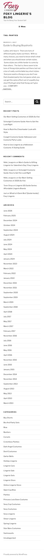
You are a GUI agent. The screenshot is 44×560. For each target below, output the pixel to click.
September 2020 (11, 292)
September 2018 (11, 307)
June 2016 (8, 345)
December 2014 (10, 374)
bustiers (7, 432)
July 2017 (7, 317)
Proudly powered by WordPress (15, 554)
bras (5, 427)
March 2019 (8, 302)
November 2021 (10, 288)
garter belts (9, 456)
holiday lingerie (10, 461)
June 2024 (8, 244)
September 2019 (11, 297)
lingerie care (9, 466)
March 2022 (8, 268)
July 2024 (7, 240)
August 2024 (9, 235)
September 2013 (11, 384)
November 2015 (10, 360)
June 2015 (8, 365)
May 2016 (8, 350)
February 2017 (9, 331)
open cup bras (10, 490)
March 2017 (8, 326)
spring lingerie (10, 523)
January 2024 (9, 259)
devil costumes (10, 451)
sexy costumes (10, 509)
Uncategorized (10, 538)
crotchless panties (11, 442)
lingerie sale (9, 471)
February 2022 (10, 273)
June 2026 (8, 211)
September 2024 (11, 230)
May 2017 (7, 321)
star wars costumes (12, 528)
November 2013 (10, 379)
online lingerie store (12, 485)
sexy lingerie (9, 514)
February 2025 (10, 216)
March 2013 (8, 403)
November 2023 (10, 264)
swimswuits (9, 533)
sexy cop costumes (12, 504)
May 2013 (8, 393)
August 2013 (9, 389)
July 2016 (7, 341)
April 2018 (8, 312)
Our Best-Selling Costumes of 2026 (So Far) (22, 117)
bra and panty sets (11, 422)
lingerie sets (9, 475)
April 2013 (8, 398)
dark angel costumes (13, 447)
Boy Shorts (8, 418)
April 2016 (8, 355)
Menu (23, 27)
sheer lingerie (10, 519)
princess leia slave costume (16, 500)
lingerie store (9, 480)
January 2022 (9, 278)
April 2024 (8, 254)
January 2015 (9, 369)
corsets (7, 437)
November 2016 (10, 336)
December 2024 (10, 220)
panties (7, 495)
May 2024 (8, 249)
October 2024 (9, 225)
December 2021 (10, 283)
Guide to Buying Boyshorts (17, 45)
